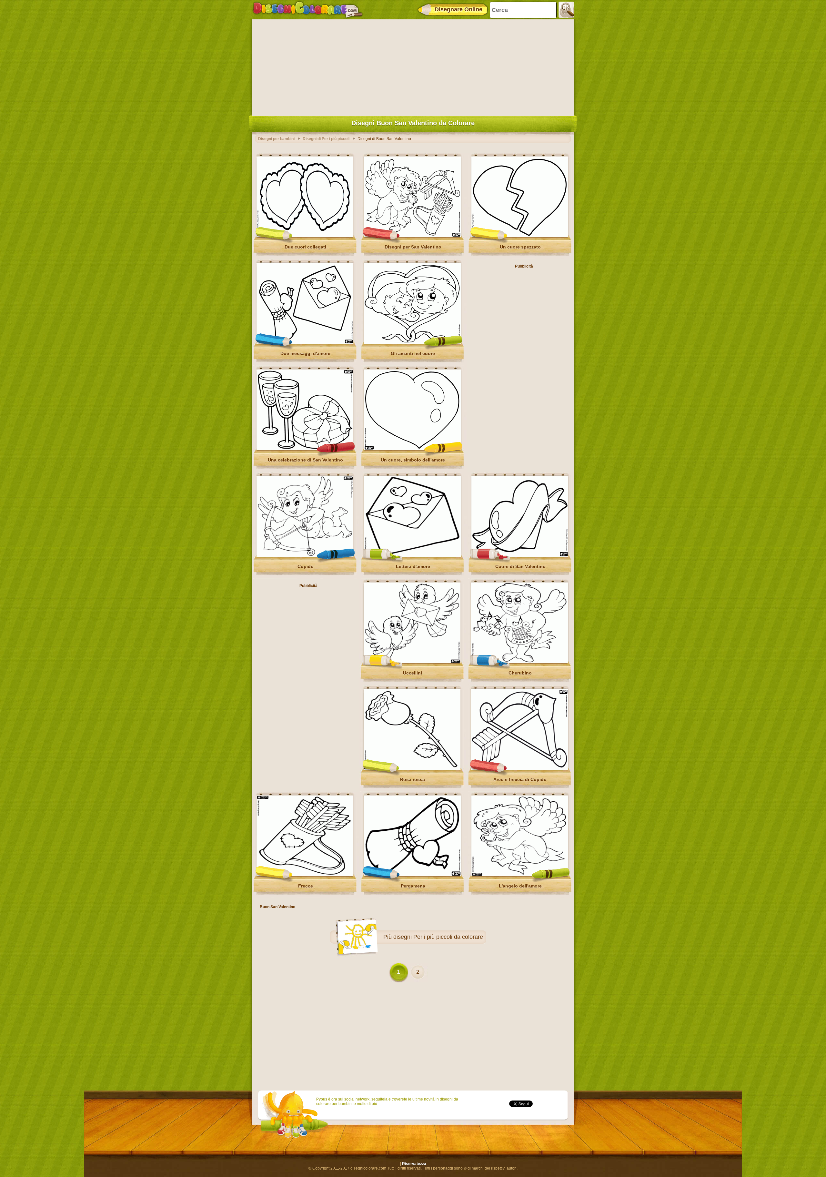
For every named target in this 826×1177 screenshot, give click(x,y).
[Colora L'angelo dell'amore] (519, 875)
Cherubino (520, 672)
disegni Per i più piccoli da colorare (438, 937)
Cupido (305, 566)
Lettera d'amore (413, 566)
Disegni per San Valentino (413, 246)
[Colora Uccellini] (412, 662)
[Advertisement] (413, 66)
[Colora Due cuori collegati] (305, 236)
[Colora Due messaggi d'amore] (305, 342)
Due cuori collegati (305, 246)
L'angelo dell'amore (520, 885)
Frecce (305, 885)
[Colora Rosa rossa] (412, 768)
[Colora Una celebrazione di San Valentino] (305, 449)
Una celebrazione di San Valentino (305, 459)
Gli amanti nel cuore (413, 353)
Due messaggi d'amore (305, 353)
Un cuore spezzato (520, 246)
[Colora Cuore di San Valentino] (519, 555)
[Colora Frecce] (305, 875)
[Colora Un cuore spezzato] (519, 236)
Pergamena (413, 885)
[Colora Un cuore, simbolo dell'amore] (412, 449)
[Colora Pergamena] (412, 875)
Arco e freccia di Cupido (520, 779)
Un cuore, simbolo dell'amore (413, 459)
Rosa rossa (412, 779)
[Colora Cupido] (305, 555)
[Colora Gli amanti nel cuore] (412, 342)
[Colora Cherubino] (519, 662)
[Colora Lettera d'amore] (412, 555)
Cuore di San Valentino (520, 566)
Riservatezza (414, 1164)
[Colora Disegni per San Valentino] (412, 236)
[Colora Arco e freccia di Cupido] (519, 768)
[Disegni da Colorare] (308, 9)
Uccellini (412, 672)
